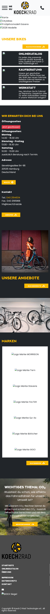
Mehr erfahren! (23, 524)
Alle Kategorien (33, 47)
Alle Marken (35, 463)
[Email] (3, 589)
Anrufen (9, 215)
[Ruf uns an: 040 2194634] (43, 8)
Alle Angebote (34, 286)
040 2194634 (13, 197)
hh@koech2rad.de (12, 204)
